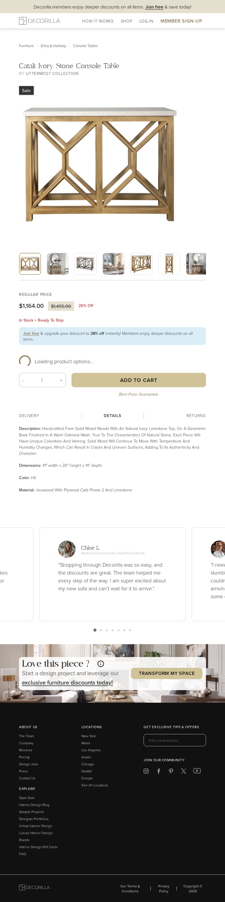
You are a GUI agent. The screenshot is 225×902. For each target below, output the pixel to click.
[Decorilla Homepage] (39, 20)
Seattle (86, 771)
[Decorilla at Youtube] (197, 772)
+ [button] (61, 380)
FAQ (22, 853)
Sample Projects (31, 811)
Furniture (26, 45)
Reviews (25, 749)
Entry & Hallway (53, 45)
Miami (85, 742)
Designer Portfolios (34, 818)
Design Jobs (28, 764)
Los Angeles (91, 749)
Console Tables (85, 45)
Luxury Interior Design (35, 832)
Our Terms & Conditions (130, 889)
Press (23, 771)
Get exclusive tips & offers (171, 727)
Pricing (24, 756)
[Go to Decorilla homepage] (34, 888)
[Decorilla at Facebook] (158, 772)
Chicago (87, 764)
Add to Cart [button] (138, 380)
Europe (87, 778)
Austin (86, 756)
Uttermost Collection (52, 73)
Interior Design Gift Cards (38, 846)
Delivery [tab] (29, 415)
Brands (24, 839)
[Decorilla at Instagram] (146, 772)
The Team (26, 735)
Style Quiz (27, 797)
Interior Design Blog (34, 804)
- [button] (23, 380)
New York (88, 735)
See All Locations (94, 785)
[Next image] (123, 279)
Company (26, 742)
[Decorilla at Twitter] (183, 772)
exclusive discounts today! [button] (67, 682)
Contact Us (27, 778)
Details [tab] (112, 416)
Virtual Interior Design (35, 825)
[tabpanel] (112, 459)
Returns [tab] (196, 415)
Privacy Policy (163, 889)
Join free (31, 333)
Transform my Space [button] (167, 673)
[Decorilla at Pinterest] (170, 772)
